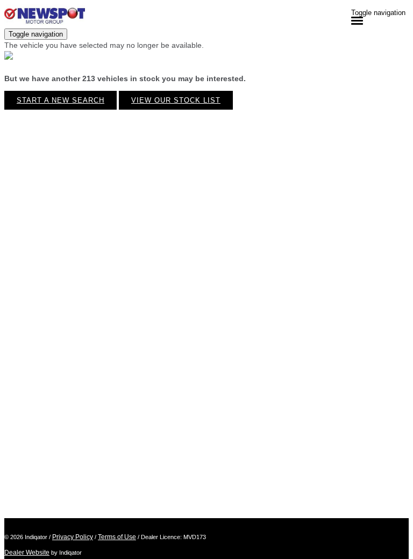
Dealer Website (26, 552)
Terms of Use (117, 537)
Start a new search (60, 100)
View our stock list (175, 100)
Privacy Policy (72, 537)
